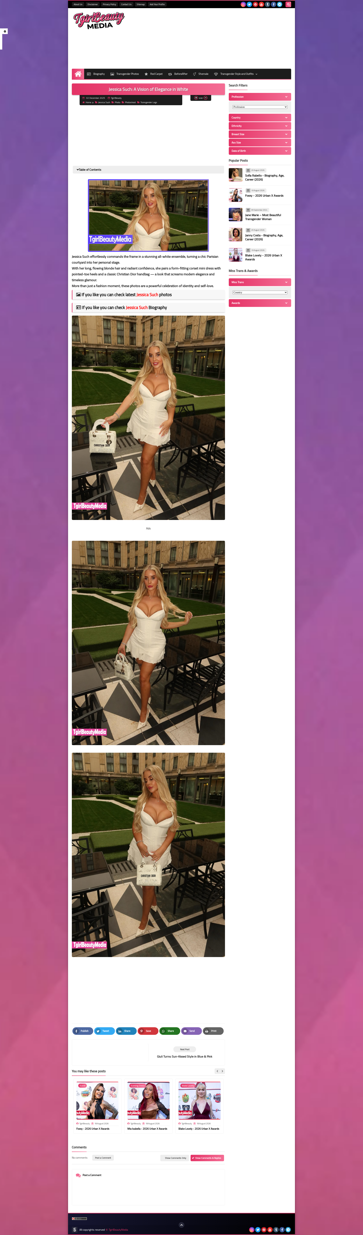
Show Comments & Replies (208, 1158)
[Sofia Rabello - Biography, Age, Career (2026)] (235, 175)
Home (88, 102)
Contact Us (126, 4)
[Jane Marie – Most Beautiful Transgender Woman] (235, 214)
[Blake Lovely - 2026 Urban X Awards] (235, 255)
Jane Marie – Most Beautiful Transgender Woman (263, 217)
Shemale (203, 73)
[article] (184, 1052)
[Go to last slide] (217, 1071)
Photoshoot (130, 102)
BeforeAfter (181, 73)
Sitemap (141, 4)
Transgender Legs (148, 102)
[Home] (78, 74)
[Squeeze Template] (75, 1230)
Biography (99, 73)
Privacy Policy (109, 4)
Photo (117, 102)
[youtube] (261, 4)
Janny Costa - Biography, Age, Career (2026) (264, 237)
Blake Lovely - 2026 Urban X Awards (198, 1128)
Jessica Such (104, 102)
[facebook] (273, 4)
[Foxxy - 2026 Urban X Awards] (235, 195)
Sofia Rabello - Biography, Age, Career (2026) (264, 177)
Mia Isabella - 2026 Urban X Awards (147, 1128)
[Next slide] (222, 1071)
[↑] (181, 1225)
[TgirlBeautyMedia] (99, 20)
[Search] (288, 4)
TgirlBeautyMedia (118, 1230)
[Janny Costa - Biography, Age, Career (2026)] (235, 234)
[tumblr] (267, 4)
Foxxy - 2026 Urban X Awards (92, 1128)
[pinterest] (255, 4)
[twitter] (249, 4)
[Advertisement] (222, 38)
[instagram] (243, 4)
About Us (78, 4)
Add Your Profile (157, 4)
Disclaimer (93, 4)
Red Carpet (156, 73)
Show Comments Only (175, 1158)
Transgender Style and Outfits (237, 73)
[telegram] (279, 4)
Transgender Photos (127, 73)
